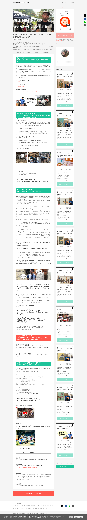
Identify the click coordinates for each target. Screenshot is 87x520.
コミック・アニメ (39, 505)
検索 (62, 2)
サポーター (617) (47, 52)
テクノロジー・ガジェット (30, 508)
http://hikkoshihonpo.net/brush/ (23, 82)
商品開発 (22, 508)
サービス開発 (45, 508)
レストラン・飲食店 (16, 505)
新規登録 (72, 2)
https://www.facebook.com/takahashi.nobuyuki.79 (28, 91)
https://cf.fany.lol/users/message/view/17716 (26, 467)
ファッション (23, 505)
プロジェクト (18, 52)
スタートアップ (52, 505)
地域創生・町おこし (38, 506)
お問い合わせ (42, 513)
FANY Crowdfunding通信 (21, 513)
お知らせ (14, 513)
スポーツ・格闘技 (46, 505)
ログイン (66, 2)
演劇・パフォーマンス (16, 508)
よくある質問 (36, 513)
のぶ (65, 59)
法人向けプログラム (29, 513)
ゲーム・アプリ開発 (38, 508)
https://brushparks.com (21, 86)
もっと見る (65, 101)
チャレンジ (14, 506)
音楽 (48, 506)
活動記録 (36, 52)
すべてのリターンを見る (65, 466)
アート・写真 (44, 506)
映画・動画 (28, 505)
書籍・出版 (33, 505)
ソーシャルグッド (17, 39)
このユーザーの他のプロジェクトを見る (33, 493)
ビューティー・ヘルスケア (22, 506)
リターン (28, 52)
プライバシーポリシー (51, 517)
